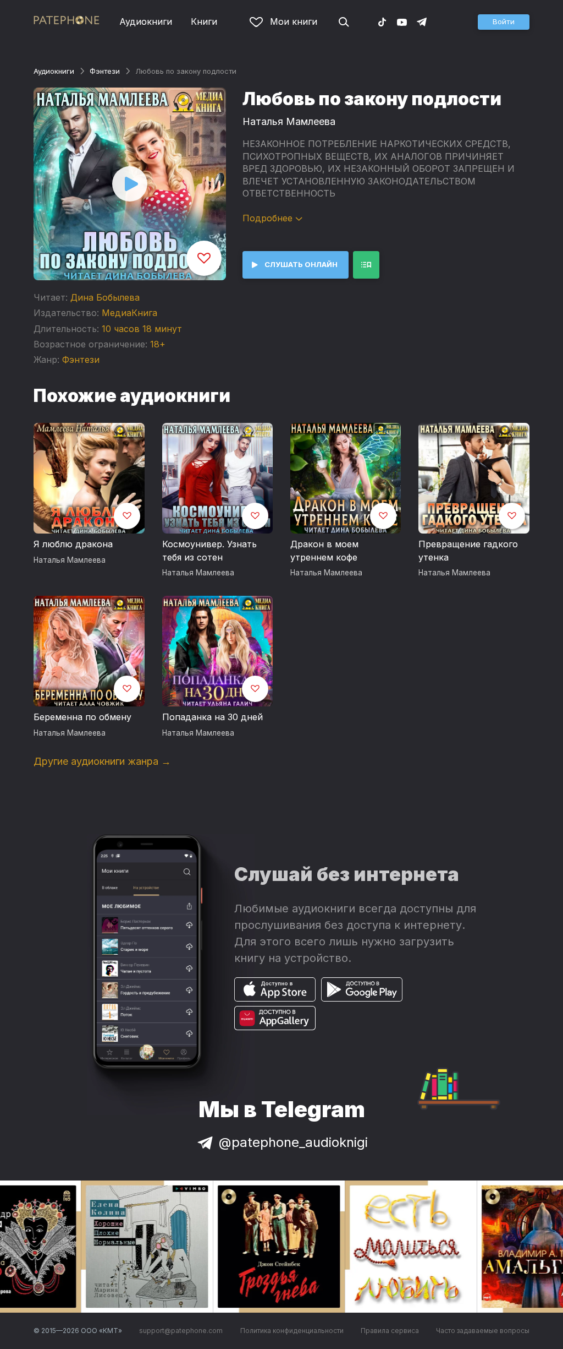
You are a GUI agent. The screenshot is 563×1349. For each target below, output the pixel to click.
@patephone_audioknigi (293, 1142)
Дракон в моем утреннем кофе (324, 550)
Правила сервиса (390, 1330)
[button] (503, 22)
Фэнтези (105, 71)
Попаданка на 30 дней (212, 716)
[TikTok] (382, 21)
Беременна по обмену (82, 716)
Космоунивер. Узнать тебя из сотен (209, 550)
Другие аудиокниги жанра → (102, 761)
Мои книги (293, 21)
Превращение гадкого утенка (468, 550)
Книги (204, 21)
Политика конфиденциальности (292, 1330)
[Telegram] (421, 21)
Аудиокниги (145, 21)
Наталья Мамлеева (288, 121)
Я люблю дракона (73, 544)
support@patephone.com (181, 1330)
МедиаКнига (129, 312)
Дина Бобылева (105, 297)
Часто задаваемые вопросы (482, 1330)
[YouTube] (402, 21)
